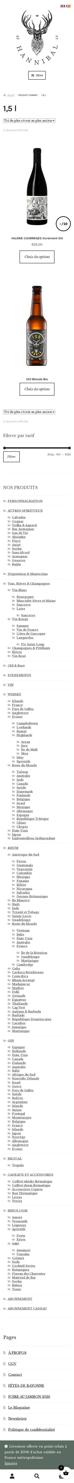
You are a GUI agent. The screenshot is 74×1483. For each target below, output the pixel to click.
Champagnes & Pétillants (31, 648)
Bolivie (17, 1098)
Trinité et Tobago (25, 912)
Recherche (37, 1476)
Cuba (16, 968)
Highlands (24, 735)
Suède (21, 787)
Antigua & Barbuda (26, 1011)
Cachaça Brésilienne (28, 972)
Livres (17, 1197)
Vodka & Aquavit (24, 525)
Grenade (18, 996)
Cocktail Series (23, 1266)
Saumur (23, 626)
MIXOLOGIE (18, 1210)
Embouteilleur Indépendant (33, 838)
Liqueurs (19, 1225)
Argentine (20, 1102)
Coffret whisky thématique (32, 1181)
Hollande (19, 1051)
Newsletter (17, 1419)
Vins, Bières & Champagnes (29, 583)
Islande (17, 1106)
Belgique (23, 799)
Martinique (30, 960)
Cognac (18, 521)
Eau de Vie (20, 533)
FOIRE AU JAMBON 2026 (29, 1397)
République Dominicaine (32, 1019)
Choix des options (37, 257)
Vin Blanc (19, 590)
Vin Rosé (19, 656)
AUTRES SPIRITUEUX (25, 510)
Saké (15, 1243)
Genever (18, 560)
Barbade (18, 1015)
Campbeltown (27, 723)
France (17, 705)
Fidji (15, 992)
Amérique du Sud (25, 854)
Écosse (17, 716)
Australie (23, 776)
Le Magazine (19, 1407)
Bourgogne (25, 597)
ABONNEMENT (20, 1299)
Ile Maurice (21, 900)
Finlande (23, 795)
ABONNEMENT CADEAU (27, 1308)
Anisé (16, 545)
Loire (21, 608)
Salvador (23, 892)
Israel (21, 803)
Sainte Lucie (21, 916)
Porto (21, 1235)
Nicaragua (24, 889)
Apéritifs (18, 1229)
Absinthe (19, 537)
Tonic (16, 1289)
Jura (24, 745)
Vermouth (19, 1221)
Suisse (17, 1110)
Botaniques (20, 1270)
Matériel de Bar (24, 1277)
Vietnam (23, 930)
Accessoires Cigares (27, 1189)
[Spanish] (69, 6)
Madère (18, 988)
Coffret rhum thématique (31, 1185)
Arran (25, 742)
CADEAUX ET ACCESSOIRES (30, 1175)
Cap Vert (18, 1007)
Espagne (23, 815)
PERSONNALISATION (25, 501)
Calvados (19, 517)
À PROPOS (17, 1353)
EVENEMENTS (19, 675)
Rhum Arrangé (23, 980)
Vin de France (27, 630)
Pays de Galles (23, 709)
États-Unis (20, 830)
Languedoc (25, 637)
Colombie (24, 873)
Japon (16, 834)
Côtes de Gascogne (31, 633)
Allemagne (25, 811)
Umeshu (23, 1254)
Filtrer (11, 456)
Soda (16, 1262)
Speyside (23, 761)
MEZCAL (15, 1158)
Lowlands (24, 727)
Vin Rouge (20, 619)
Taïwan (22, 772)
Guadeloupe (21, 920)
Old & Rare (16, 665)
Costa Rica (20, 976)
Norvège (18, 1137)
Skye (24, 753)
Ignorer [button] (11, 1463)
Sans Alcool (21, 552)
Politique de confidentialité (31, 1430)
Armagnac (20, 556)
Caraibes (18, 1023)
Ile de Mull (29, 749)
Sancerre (24, 604)
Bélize (21, 885)
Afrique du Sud (23, 1074)
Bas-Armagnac (23, 529)
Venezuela (24, 869)
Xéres (21, 1239)
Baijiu (16, 564)
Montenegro (21, 1117)
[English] (62, 6)
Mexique (23, 807)
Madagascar (21, 984)
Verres (17, 1201)
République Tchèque (33, 819)
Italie (20, 934)
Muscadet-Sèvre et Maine (36, 601)
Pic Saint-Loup (32, 644)
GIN (11, 1040)
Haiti (16, 904)
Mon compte (12, 1476)
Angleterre (20, 713)
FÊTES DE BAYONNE (26, 1386)
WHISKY (14, 694)
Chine (21, 822)
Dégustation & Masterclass (28, 574)
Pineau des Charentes (28, 1273)
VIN (11, 685)
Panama (23, 881)
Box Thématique (24, 1193)
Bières (17, 652)
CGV (12, 1364)
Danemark (25, 791)
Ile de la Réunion (34, 953)
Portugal (18, 1113)
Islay (20, 757)
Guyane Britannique (32, 896)
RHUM (13, 848)
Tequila (18, 1165)
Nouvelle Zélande (25, 1078)
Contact (15, 1375)
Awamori (23, 1250)
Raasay (22, 731)
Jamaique (19, 1027)
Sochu (17, 549)
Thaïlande (20, 1003)
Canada (22, 783)
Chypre (22, 826)
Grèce (17, 1086)
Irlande (17, 701)
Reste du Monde (24, 765)
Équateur (19, 999)
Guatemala (25, 865)
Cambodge (25, 964)
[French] (65, 6)
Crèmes (18, 1258)
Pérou (21, 861)
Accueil (11, 95)
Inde (20, 780)
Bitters (17, 1285)
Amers (17, 1217)
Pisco (16, 541)
